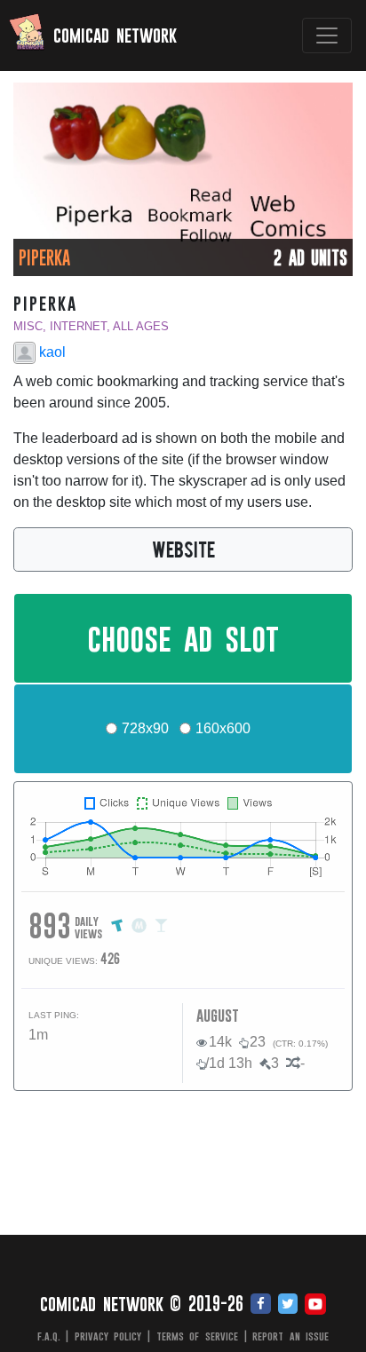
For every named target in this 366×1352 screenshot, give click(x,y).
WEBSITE (183, 548)
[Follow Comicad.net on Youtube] (315, 1305)
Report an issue (290, 1336)
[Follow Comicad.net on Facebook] (261, 1305)
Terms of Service (197, 1336)
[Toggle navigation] (327, 35)
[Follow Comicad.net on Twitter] (288, 1305)
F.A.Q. (48, 1336)
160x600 (223, 728)
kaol (51, 352)
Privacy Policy (108, 1336)
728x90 (145, 728)
